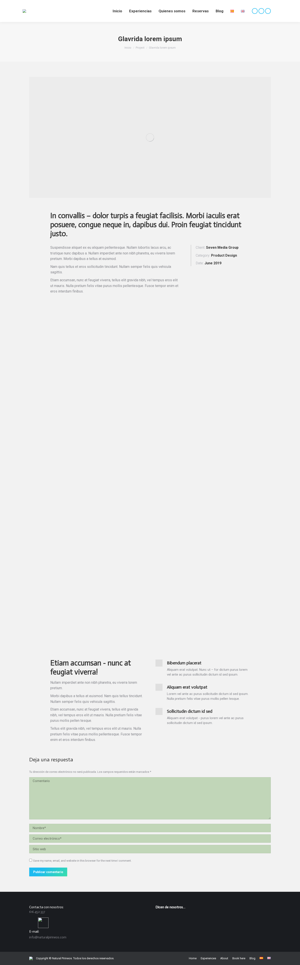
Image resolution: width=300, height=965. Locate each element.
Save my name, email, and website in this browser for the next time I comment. (82, 860)
